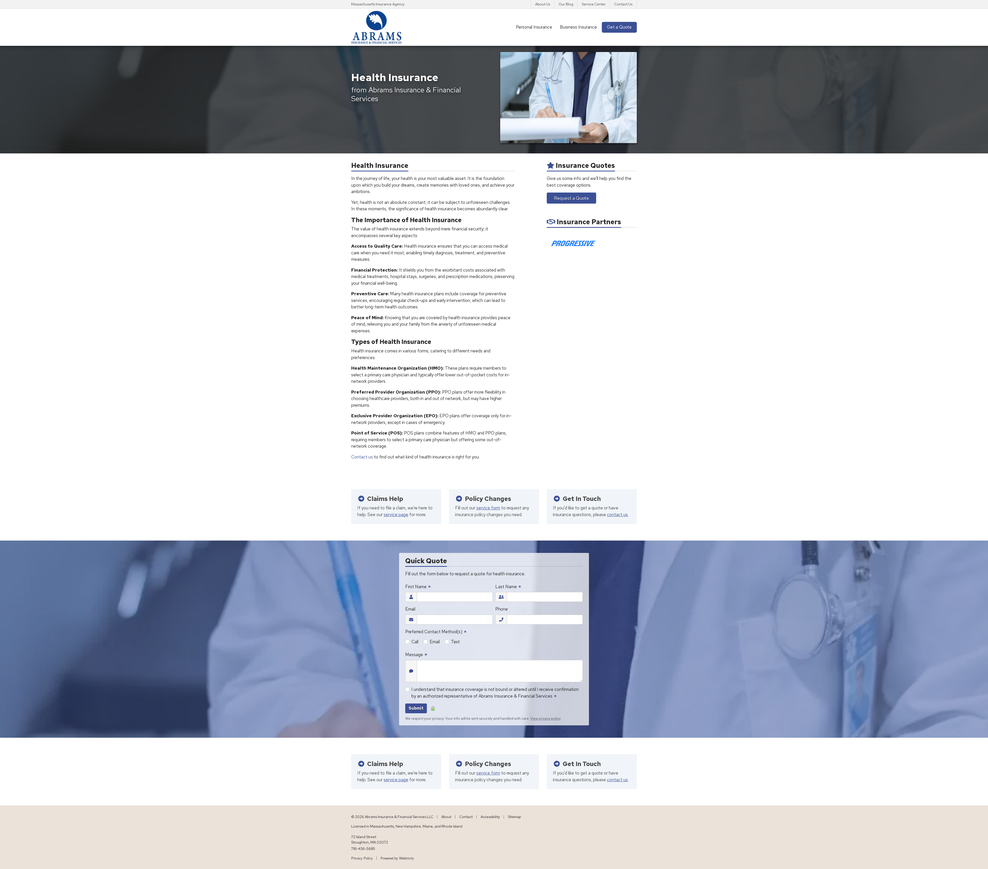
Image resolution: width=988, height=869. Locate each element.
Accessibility (490, 816)
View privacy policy (545, 718)
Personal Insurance (534, 27)
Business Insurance (578, 27)
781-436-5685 (363, 848)
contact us (617, 514)
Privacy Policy (362, 858)
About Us (542, 4)
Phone (501, 609)
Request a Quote (571, 198)
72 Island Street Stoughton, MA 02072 (369, 840)
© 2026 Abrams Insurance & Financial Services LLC (392, 816)
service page (396, 514)
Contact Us (623, 4)
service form (488, 508)
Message (416, 654)
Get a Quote (619, 27)
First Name (418, 586)
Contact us (362, 457)
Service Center (594, 4)
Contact (466, 816)
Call (414, 642)
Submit (416, 708)
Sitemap (514, 816)
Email (410, 609)
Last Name (508, 586)
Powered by (397, 858)
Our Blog (566, 4)
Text (455, 642)
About (446, 816)
